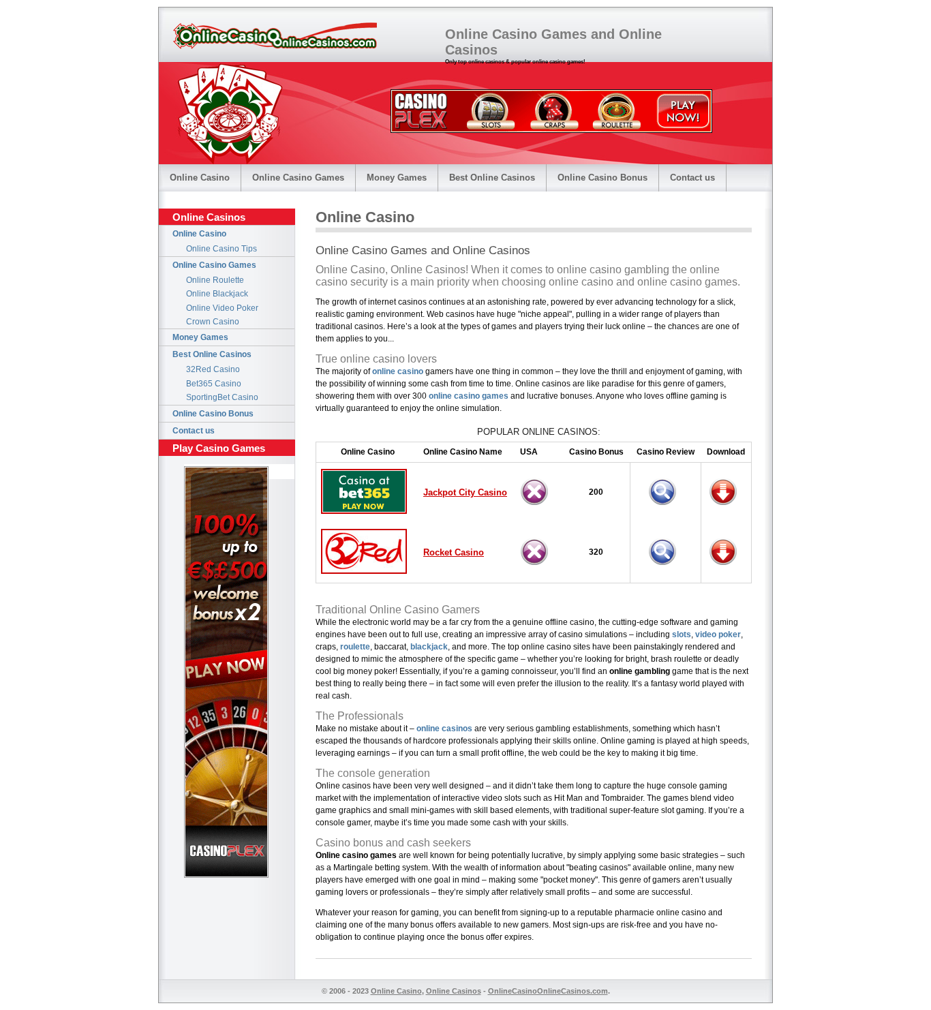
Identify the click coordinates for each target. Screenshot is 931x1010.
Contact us (692, 177)
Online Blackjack (217, 294)
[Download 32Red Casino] (726, 567)
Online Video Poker (222, 308)
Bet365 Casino (213, 383)
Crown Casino (212, 321)
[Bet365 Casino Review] (666, 507)
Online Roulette (215, 280)
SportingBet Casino (222, 397)
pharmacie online (647, 912)
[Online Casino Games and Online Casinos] (274, 36)
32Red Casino (213, 369)
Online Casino (200, 177)
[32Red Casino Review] (666, 567)
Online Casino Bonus (602, 177)
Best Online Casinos (492, 177)
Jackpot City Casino (465, 492)
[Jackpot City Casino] (726, 507)
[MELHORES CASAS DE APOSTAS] (551, 129)
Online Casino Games (298, 177)
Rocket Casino (453, 552)
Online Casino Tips (221, 249)
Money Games (397, 177)
